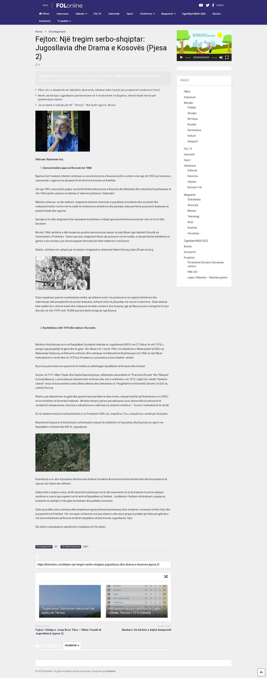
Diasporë (193, 141)
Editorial (192, 170)
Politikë (192, 107)
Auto (190, 222)
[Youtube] (201, 5)
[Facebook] (213, 5)
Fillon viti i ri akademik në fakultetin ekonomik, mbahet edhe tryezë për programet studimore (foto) (99, 89)
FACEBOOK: (72, 645)
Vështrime (146, 13)
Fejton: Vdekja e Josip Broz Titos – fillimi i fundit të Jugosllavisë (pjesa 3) (68, 631)
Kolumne (193, 176)
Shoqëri (192, 113)
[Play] (181, 57)
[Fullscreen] (227, 57)
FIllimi (45, 13)
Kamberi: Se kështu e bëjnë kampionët (146, 629)
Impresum (62, 13)
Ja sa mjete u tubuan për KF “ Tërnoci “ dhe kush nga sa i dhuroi (77, 105)
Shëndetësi (194, 199)
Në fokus (193, 118)
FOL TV (97, 13)
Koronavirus (194, 130)
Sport (130, 13)
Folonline (110, 671)
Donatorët (44, 21)
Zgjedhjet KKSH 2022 (193, 13)
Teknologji (193, 216)
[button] (204, 45)
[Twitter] (207, 5)
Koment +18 (195, 187)
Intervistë (114, 13)
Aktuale (80, 13)
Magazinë (167, 13)
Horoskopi (193, 233)
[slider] (201, 57)
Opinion (192, 181)
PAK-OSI (192, 271)
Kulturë (192, 135)
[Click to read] (70, 601)
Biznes (217, 13)
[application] (204, 45)
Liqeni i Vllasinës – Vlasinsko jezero (208, 277)
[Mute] (221, 57)
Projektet (63, 21)
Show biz (193, 205)
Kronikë (192, 124)
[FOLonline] (67, 6)
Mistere (192, 210)
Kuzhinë (192, 227)
